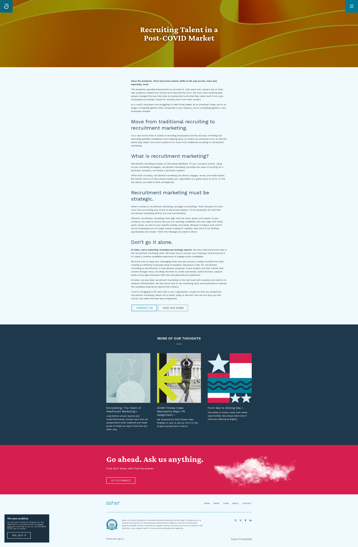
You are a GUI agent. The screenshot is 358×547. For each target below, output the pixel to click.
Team (226, 503)
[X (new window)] (240, 520)
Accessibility (246, 539)
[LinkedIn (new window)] (250, 520)
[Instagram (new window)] (235, 520)
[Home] (6, 6)
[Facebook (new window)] (245, 520)
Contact (247, 503)
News (216, 503)
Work (207, 503)
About (235, 503)
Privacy (234, 539)
